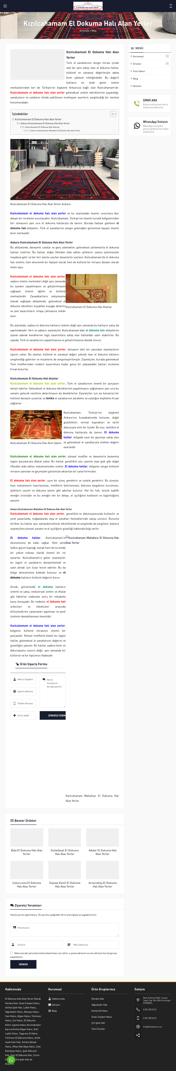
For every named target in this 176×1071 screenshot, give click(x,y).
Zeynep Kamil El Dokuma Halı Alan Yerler (64, 884)
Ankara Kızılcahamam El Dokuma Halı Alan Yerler (45, 123)
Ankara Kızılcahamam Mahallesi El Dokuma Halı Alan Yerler (55, 130)
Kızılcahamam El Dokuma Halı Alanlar (42, 127)
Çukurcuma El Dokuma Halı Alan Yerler (26, 884)
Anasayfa (84, 30)
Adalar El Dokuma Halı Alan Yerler (103, 852)
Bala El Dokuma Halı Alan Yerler (26, 852)
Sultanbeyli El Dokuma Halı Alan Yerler (65, 852)
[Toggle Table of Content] (111, 114)
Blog (94, 30)
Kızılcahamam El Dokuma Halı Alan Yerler (38, 119)
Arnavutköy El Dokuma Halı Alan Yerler (103, 884)
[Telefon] (171, 6)
